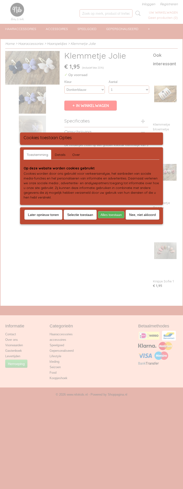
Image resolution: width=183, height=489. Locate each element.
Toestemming (37, 155)
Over (76, 155)
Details (60, 155)
